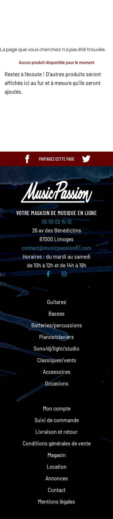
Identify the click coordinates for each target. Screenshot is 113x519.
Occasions (56, 383)
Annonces (56, 477)
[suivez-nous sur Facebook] (48, 273)
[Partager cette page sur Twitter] (86, 159)
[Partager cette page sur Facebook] (27, 159)
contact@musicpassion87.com (56, 247)
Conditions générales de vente (57, 443)
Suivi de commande (56, 419)
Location (57, 466)
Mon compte (56, 408)
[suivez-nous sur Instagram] (64, 273)
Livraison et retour (56, 431)
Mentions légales (56, 501)
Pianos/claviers (56, 336)
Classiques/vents (56, 359)
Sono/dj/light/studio (56, 348)
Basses (56, 313)
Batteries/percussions (56, 324)
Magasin (57, 454)
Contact (56, 489)
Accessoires (56, 371)
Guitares (56, 301)
